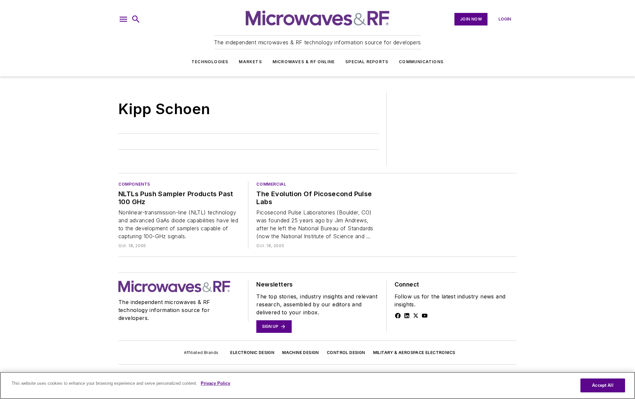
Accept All (602, 385)
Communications (421, 61)
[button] (123, 19)
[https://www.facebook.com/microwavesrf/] (398, 315)
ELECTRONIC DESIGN (252, 352)
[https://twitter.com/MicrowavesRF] (415, 315)
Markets (250, 61)
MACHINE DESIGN (300, 352)
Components (134, 184)
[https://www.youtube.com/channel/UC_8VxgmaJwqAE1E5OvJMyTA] (424, 315)
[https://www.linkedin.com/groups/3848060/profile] (406, 315)
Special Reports (366, 61)
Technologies (209, 61)
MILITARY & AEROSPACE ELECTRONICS (414, 352)
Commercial (271, 184)
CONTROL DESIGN (346, 352)
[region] (317, 385)
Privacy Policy (215, 383)
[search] (136, 19)
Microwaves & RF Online (304, 61)
